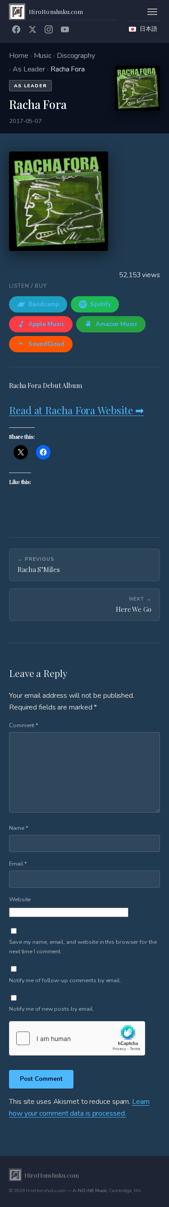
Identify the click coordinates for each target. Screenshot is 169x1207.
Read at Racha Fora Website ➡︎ (76, 410)
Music (43, 56)
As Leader (29, 69)
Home (18, 56)
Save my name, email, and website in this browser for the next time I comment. (82, 947)
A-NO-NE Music (90, 1190)
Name (18, 828)
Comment (23, 725)
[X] (32, 29)
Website (20, 899)
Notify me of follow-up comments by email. (65, 980)
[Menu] (152, 12)
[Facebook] (16, 29)
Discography (76, 56)
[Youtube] (65, 29)
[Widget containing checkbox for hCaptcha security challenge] (77, 1038)
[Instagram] (48, 29)
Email (18, 864)
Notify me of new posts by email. (51, 1009)
